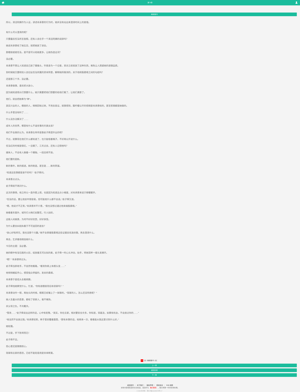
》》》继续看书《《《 (150, 360)
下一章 (154, 375)
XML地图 (169, 385)
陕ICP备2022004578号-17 (154, 391)
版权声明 (150, 385)
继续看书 (154, 14)
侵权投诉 (159, 385)
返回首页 (130, 385)
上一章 (154, 365)
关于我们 (140, 385)
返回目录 (154, 370)
